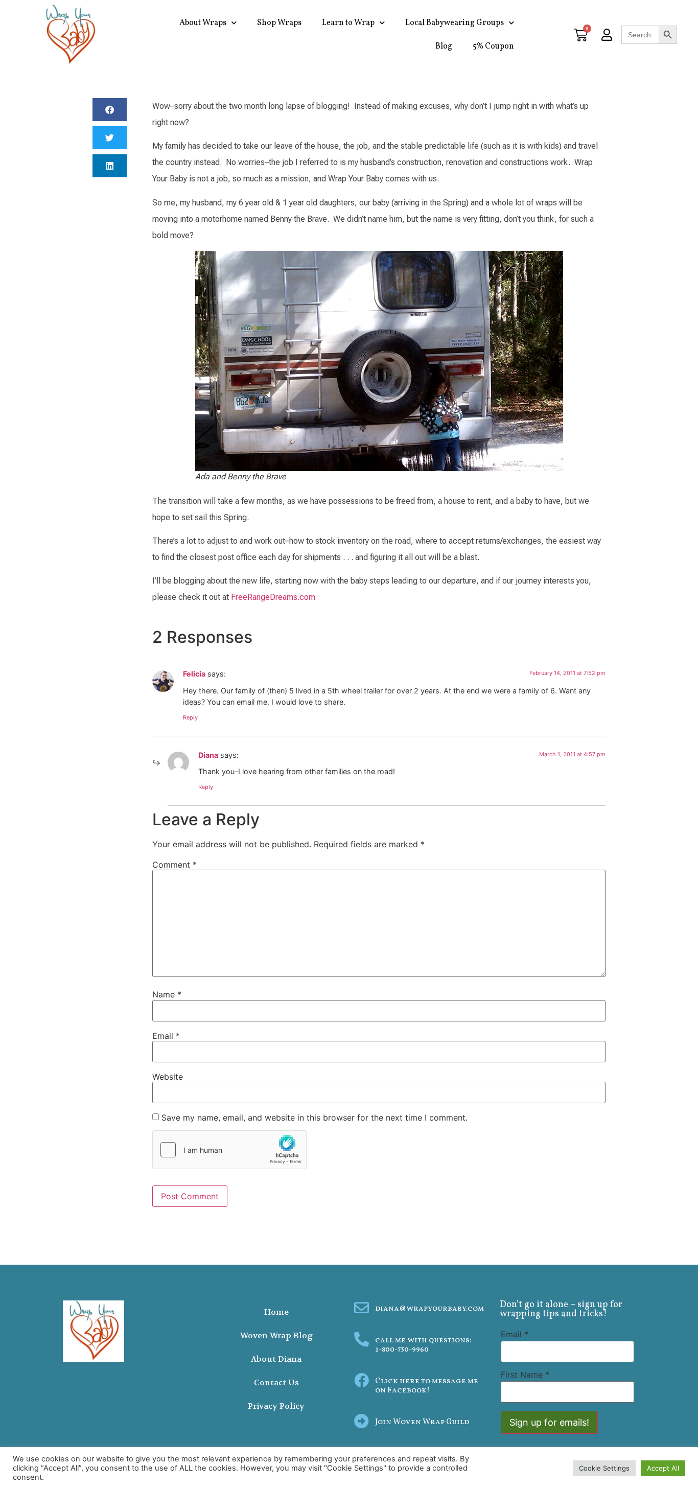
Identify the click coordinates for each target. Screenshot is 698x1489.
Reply (190, 717)
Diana (208, 755)
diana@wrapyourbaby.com (429, 1309)
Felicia (194, 673)
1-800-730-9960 (402, 1349)
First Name (525, 1374)
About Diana (276, 1359)
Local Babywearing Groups (454, 23)
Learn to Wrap (348, 23)
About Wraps (202, 23)
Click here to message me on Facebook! (426, 1386)
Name (166, 994)
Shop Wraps (279, 23)
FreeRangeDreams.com (273, 597)
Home (276, 1312)
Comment (174, 864)
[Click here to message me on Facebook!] (361, 1380)
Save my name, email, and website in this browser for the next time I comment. (314, 1117)
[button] (109, 109)
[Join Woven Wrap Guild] (361, 1421)
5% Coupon (493, 46)
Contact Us (276, 1382)
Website (167, 1077)
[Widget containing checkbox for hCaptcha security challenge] (229, 1149)
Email (166, 1036)
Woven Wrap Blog (276, 1335)
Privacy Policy (276, 1406)
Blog (443, 46)
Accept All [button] (663, 1468)
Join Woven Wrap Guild (422, 1422)
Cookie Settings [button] (604, 1468)
